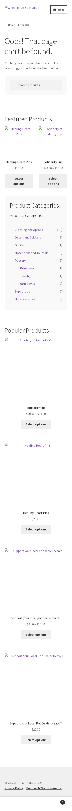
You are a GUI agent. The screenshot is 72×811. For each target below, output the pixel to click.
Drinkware (27, 268)
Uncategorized (25, 299)
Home (11, 25)
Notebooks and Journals (31, 253)
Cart (55, 801)
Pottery (20, 260)
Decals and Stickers (28, 237)
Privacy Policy (14, 788)
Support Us (22, 291)
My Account (12, 804)
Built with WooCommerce (44, 788)
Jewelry (25, 276)
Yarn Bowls (27, 284)
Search (36, 804)
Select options (18, 181)
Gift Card (20, 245)
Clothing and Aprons (29, 230)
